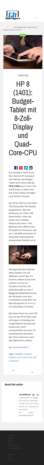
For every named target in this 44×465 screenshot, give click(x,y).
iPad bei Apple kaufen (14, 448)
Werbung (11, 438)
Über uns (10, 455)
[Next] (32, 371)
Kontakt (10, 460)
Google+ (24, 412)
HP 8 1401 (28, 357)
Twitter (37, 409)
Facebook (31, 409)
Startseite (11, 436)
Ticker (10, 457)
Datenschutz (12, 443)
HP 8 (20, 357)
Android (22, 35)
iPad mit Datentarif (13, 446)
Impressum (11, 441)
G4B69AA (18, 354)
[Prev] (13, 371)
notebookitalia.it (20, 347)
